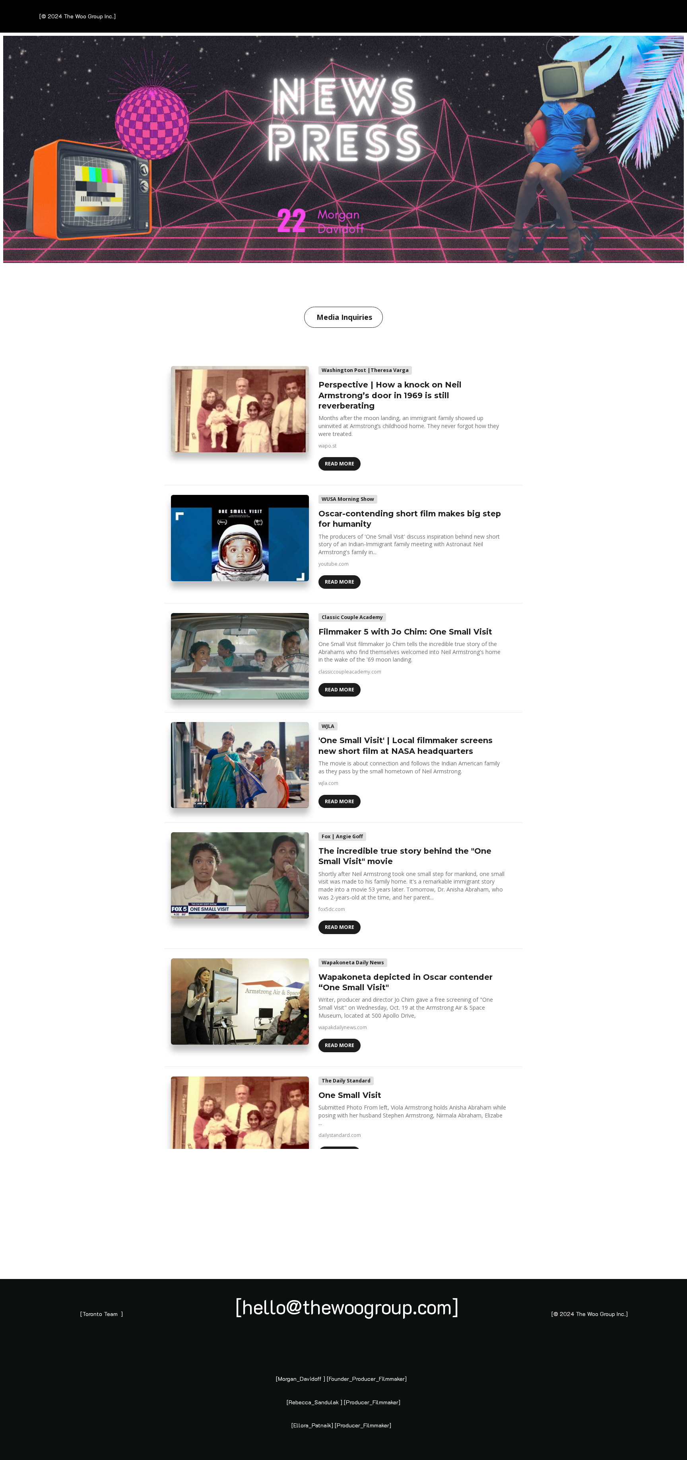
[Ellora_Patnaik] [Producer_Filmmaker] (341, 1425)
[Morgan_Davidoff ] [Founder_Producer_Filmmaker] (341, 1378)
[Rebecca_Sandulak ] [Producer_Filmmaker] (343, 1402)
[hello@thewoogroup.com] (347, 1307)
